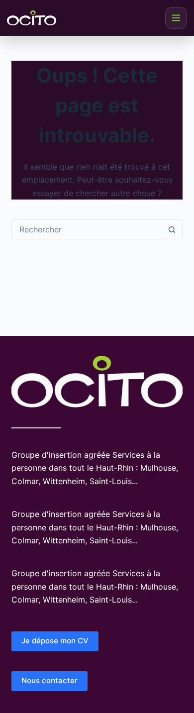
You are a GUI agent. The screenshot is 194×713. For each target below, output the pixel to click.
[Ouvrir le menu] (176, 18)
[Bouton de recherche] (172, 229)
